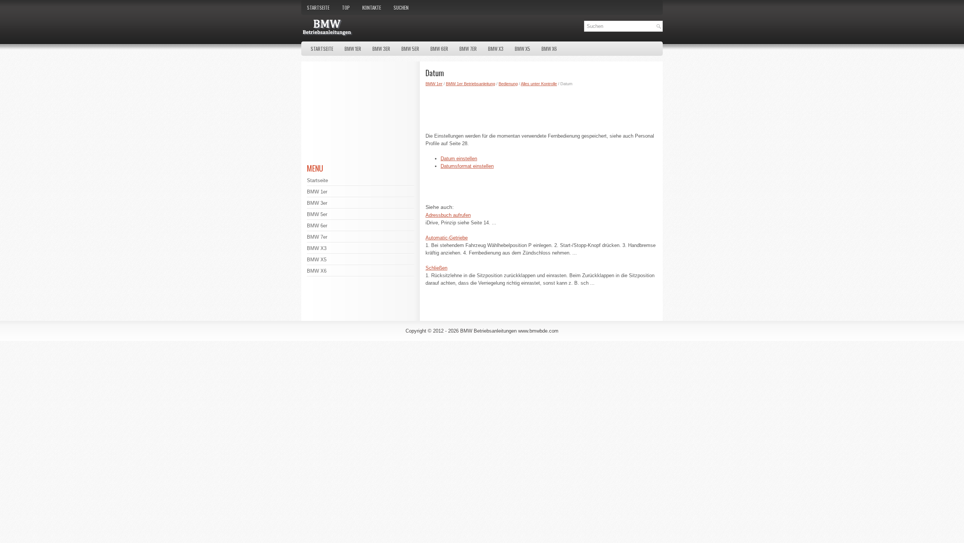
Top (346, 7)
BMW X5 (522, 48)
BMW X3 (495, 48)
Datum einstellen (459, 158)
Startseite (318, 7)
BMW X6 (549, 48)
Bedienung (508, 83)
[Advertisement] (541, 108)
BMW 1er (353, 48)
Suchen (401, 7)
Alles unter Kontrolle (539, 83)
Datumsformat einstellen (467, 166)
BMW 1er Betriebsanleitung (470, 83)
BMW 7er (468, 48)
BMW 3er (381, 48)
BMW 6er (439, 48)
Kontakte (371, 7)
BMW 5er (410, 48)
